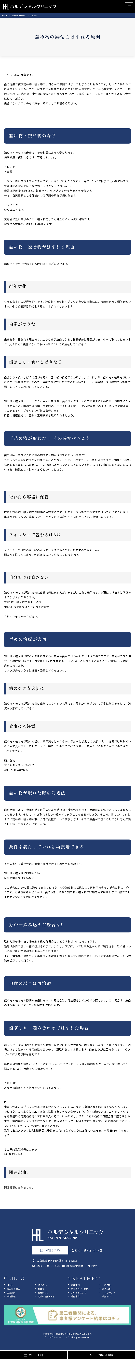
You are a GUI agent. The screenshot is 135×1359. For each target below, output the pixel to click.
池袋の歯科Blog (46, 1296)
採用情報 (11, 1296)
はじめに (42, 1284)
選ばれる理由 (13, 1288)
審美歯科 (106, 1288)
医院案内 (11, 1292)
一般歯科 (106, 1284)
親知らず (106, 1296)
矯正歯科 (75, 1296)
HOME (10, 1284)
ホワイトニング (79, 1292)
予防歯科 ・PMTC (80, 1288)
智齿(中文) (43, 1292)
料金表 (41, 1288)
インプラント (109, 1292)
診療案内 (75, 1284)
